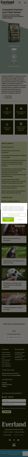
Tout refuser (20, 219)
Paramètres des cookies (14, 214)
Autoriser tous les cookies (8, 219)
